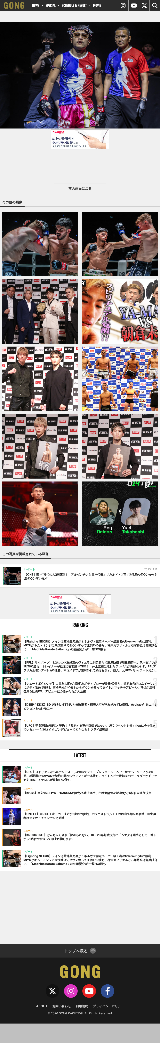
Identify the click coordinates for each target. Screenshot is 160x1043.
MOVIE (97, 6)
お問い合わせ (61, 1006)
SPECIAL (50, 6)
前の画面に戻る (80, 188)
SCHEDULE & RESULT (74, 6)
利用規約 (82, 1006)
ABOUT (42, 1006)
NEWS (35, 6)
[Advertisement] (80, 907)
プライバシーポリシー (108, 1006)
